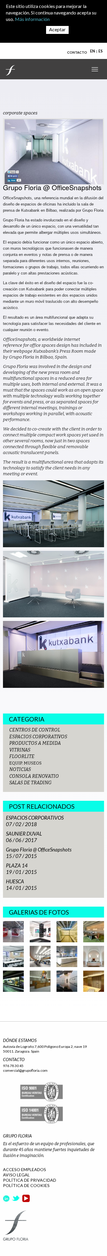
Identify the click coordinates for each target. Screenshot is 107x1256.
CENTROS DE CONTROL (34, 730)
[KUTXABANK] (40, 931)
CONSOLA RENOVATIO (34, 776)
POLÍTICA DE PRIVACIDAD (29, 1180)
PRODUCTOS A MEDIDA (35, 743)
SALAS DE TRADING (30, 782)
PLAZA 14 (17, 865)
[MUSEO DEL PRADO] (93, 956)
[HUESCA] (40, 981)
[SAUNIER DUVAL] (13, 931)
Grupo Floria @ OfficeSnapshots (39, 849)
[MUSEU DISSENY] (66, 931)
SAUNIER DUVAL (24, 834)
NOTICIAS (20, 769)
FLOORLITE (21, 756)
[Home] (10, 70)
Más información (32, 19)
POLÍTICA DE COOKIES (26, 1185)
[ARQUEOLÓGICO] (93, 981)
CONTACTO (77, 52)
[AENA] (40, 956)
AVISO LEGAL (16, 1174)
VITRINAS (19, 750)
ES (100, 51)
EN (92, 51)
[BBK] (93, 931)
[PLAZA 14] (66, 956)
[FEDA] (13, 981)
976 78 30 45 (13, 1065)
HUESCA (15, 881)
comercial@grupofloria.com (25, 1070)
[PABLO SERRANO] (66, 981)
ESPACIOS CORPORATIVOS (38, 736)
